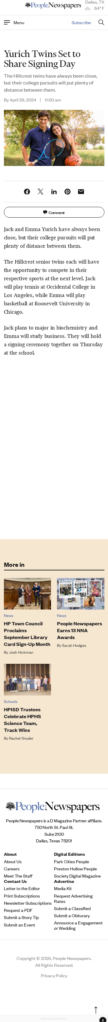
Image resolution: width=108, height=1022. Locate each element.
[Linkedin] (54, 192)
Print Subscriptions (22, 895)
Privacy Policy (54, 975)
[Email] (81, 192)
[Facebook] (27, 192)
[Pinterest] (67, 192)
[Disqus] (54, 446)
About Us (13, 861)
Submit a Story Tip (21, 917)
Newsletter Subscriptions (28, 903)
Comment (57, 212)
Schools (10, 701)
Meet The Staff (18, 875)
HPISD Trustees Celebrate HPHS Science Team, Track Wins (22, 719)
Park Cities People (71, 861)
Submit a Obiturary (72, 915)
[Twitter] (41, 192)
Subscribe (81, 22)
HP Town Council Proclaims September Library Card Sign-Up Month (27, 633)
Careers (12, 868)
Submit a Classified (72, 908)
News (8, 615)
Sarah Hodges (74, 645)
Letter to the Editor (22, 888)
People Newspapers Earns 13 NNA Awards (79, 630)
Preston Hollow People (75, 868)
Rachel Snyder (21, 738)
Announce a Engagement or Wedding (78, 925)
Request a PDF (18, 910)
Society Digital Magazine (77, 875)
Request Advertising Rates (73, 898)
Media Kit (63, 888)
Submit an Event (19, 924)
